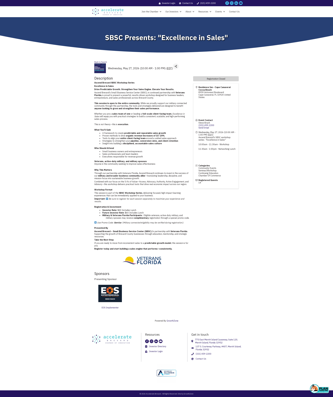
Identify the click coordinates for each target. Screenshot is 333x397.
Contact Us (234, 11)
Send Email (203, 127)
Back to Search (100, 62)
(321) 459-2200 (206, 125)
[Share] (176, 66)
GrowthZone (172, 320)
